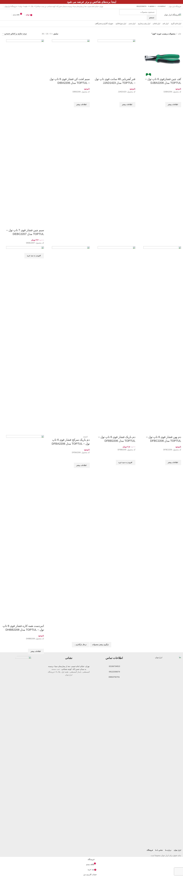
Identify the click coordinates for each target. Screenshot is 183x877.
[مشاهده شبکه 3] (36, 33)
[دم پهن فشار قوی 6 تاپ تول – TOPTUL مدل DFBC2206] (162, 340)
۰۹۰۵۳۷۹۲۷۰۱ (152, 6)
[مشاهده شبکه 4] (32, 33)
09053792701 (114, 677)
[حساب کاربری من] (3, 14)
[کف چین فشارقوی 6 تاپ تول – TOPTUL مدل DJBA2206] (162, 58)
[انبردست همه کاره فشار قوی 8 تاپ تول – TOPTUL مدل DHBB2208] (25, 340)
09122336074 (114, 672)
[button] (34, 255)
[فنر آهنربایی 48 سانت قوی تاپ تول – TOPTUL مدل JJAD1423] (116, 58)
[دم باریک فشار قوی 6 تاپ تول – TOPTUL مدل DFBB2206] (116, 340)
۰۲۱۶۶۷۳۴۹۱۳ (161, 6)
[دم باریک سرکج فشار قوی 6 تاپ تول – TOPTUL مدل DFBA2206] (71, 340)
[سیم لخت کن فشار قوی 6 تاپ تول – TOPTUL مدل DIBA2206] (71, 58)
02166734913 (114, 666)
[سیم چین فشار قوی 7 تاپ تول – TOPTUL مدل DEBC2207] (25, 134)
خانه (179, 34)
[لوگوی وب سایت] (172, 15)
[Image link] (159, 750)
